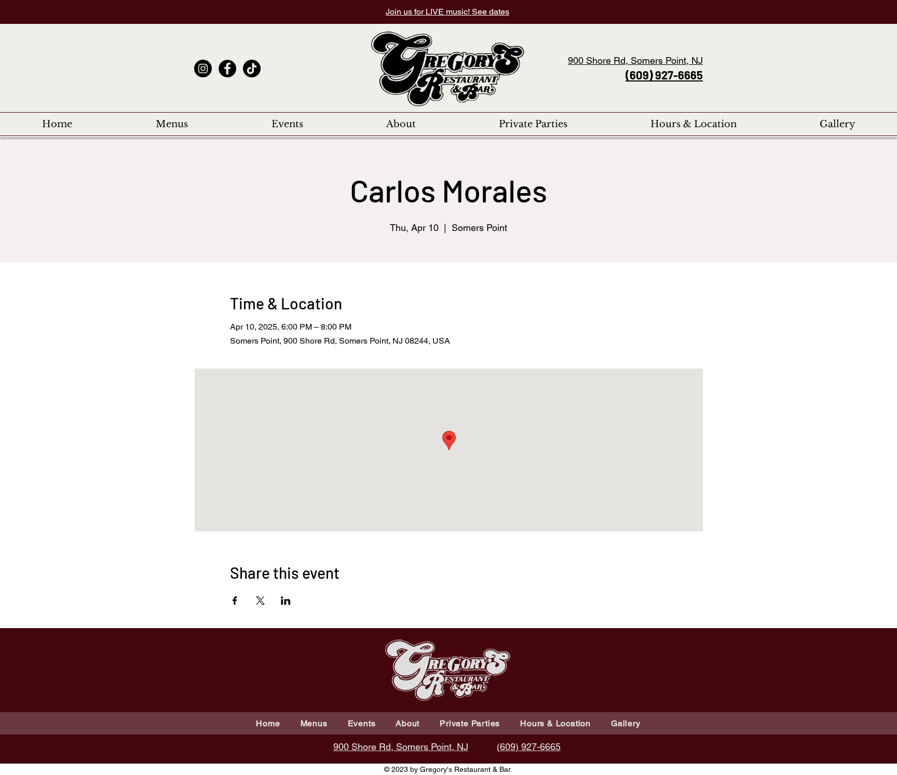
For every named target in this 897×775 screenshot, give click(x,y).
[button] (171, 124)
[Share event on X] (260, 600)
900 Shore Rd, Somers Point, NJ (635, 60)
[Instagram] (203, 68)
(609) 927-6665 (664, 74)
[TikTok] (252, 68)
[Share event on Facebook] (235, 600)
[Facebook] (227, 68)
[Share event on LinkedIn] (286, 600)
